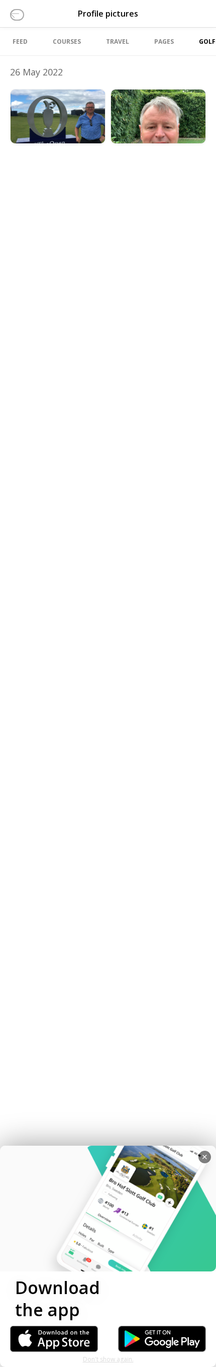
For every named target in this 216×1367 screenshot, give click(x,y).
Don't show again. (108, 1359)
